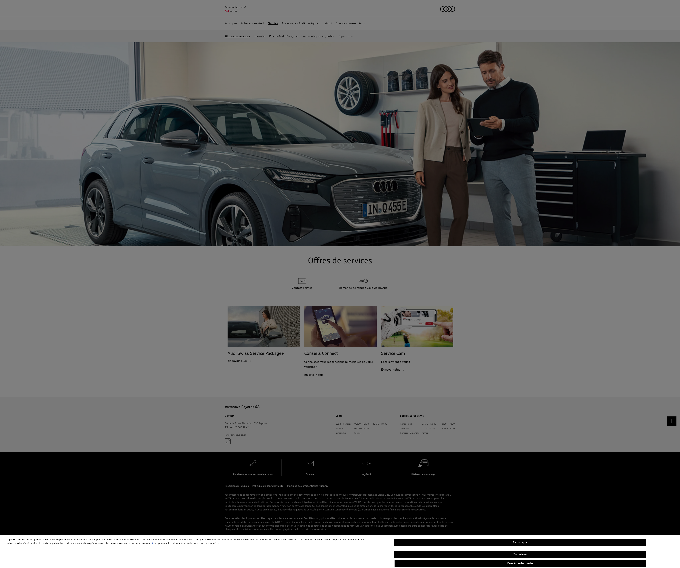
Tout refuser (520, 554)
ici (153, 543)
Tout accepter (520, 542)
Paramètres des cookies (520, 563)
